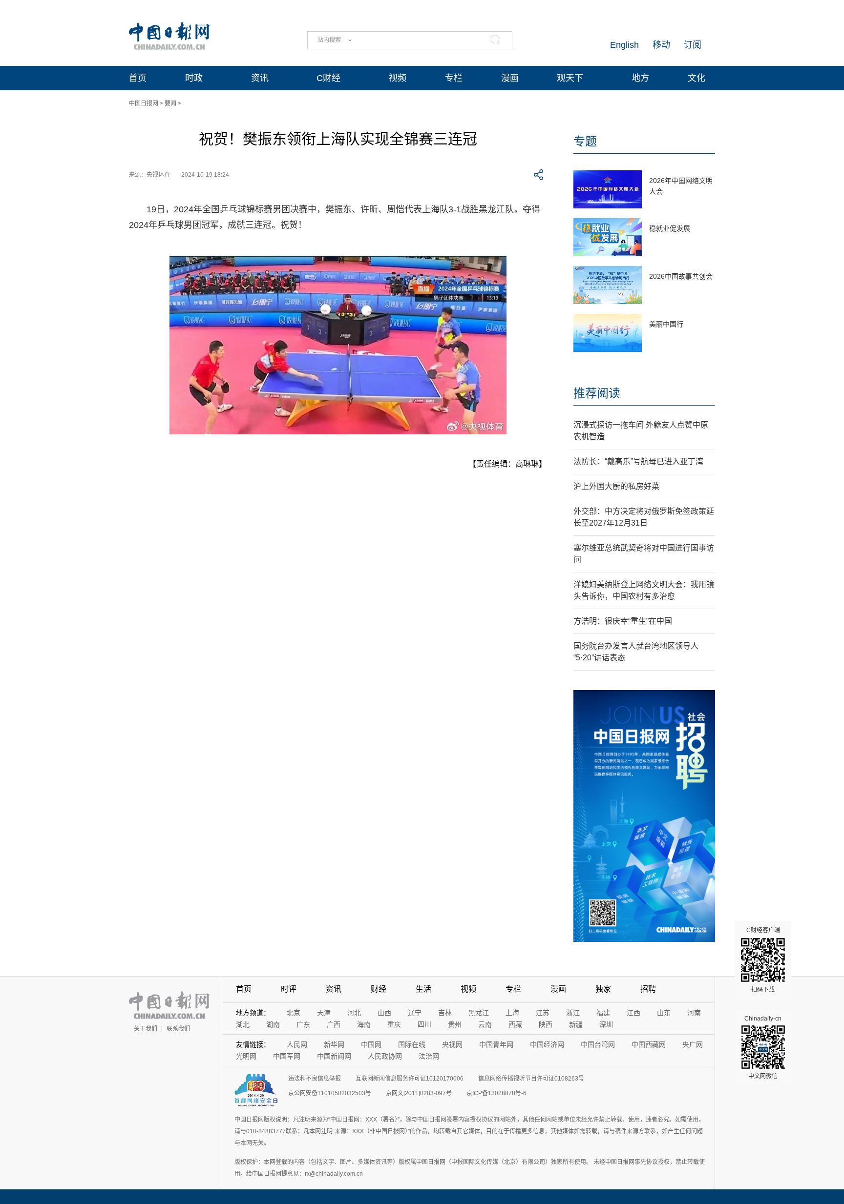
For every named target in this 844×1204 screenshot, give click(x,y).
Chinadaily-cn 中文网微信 (762, 1047)
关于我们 (145, 1028)
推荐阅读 (596, 393)
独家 (603, 989)
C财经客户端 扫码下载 (763, 960)
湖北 (243, 1024)
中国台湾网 (598, 1044)
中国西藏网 (649, 1044)
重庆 (394, 1024)
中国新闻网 (334, 1056)
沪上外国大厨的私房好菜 (616, 486)
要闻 (170, 103)
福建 (603, 1013)
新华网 (334, 1044)
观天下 (570, 78)
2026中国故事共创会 (681, 276)
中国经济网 (547, 1044)
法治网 (429, 1056)
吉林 (445, 1013)
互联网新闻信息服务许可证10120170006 (410, 1078)
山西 (384, 1013)
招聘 (648, 989)
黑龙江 (478, 1013)
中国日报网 (143, 103)
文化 (696, 78)
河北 (354, 1013)
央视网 (452, 1044)
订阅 (692, 45)
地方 (640, 78)
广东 (303, 1024)
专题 (585, 141)
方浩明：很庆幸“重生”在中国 (622, 621)
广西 (333, 1024)
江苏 (542, 1013)
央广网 (692, 1044)
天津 (324, 1013)
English (624, 45)
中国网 (371, 1044)
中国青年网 (496, 1044)
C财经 (328, 78)
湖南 (273, 1024)
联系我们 (178, 1028)
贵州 (455, 1024)
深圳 (606, 1024)
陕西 (545, 1024)
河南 (694, 1013)
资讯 (260, 78)
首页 (138, 78)
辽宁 (415, 1013)
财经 (378, 989)
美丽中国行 (666, 324)
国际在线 (411, 1044)
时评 (288, 989)
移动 (661, 45)
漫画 (510, 78)
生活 (423, 989)
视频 (397, 78)
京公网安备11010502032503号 (329, 1093)
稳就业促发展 (669, 228)
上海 (512, 1013)
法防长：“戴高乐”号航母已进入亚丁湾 (638, 461)
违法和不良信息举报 (314, 1078)
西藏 (515, 1024)
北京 (293, 1013)
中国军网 (286, 1056)
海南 (364, 1024)
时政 (194, 78)
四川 (424, 1024)
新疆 (576, 1024)
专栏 (454, 78)
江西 (633, 1013)
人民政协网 (385, 1056)
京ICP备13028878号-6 (496, 1093)
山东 (664, 1013)
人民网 (297, 1044)
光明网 (246, 1056)
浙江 (573, 1013)
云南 (485, 1024)
